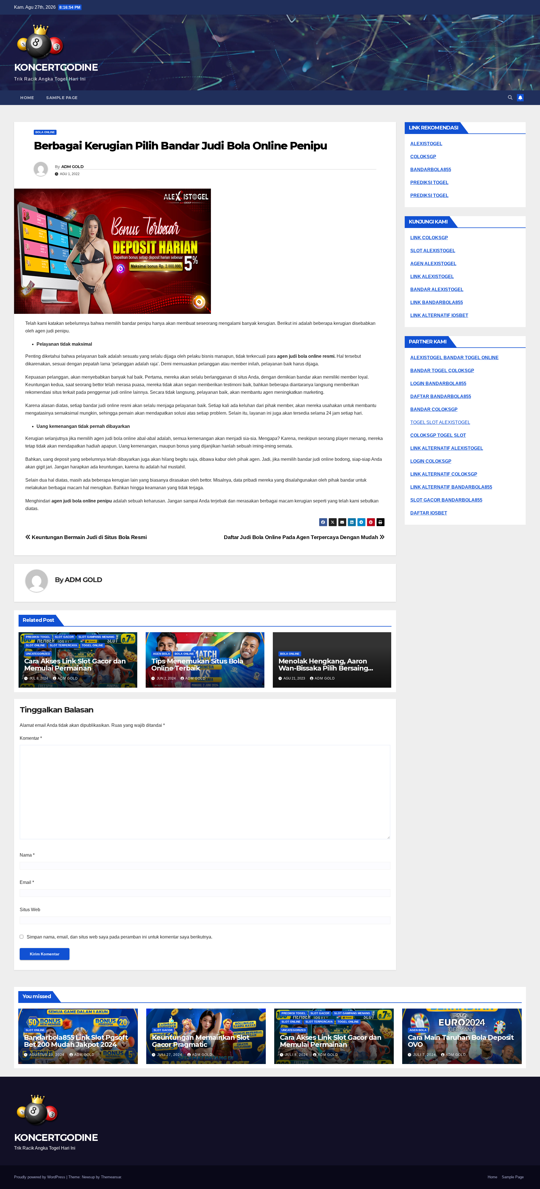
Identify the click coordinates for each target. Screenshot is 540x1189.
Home (27, 97)
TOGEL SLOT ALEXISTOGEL (440, 422)
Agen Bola (161, 653)
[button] (510, 97)
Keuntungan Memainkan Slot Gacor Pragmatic (200, 1041)
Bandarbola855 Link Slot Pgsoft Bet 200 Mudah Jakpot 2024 (76, 1041)
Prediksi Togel (38, 636)
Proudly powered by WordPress (40, 1177)
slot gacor (64, 636)
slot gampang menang (96, 636)
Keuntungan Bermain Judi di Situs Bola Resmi (89, 537)
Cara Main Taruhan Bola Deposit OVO (461, 1041)
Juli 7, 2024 (425, 1055)
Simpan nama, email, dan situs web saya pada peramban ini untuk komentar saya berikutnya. (119, 937)
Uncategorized (38, 653)
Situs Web (30, 909)
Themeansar (111, 1177)
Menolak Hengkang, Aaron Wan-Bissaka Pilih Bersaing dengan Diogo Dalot (323, 668)
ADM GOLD (72, 166)
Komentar (31, 738)
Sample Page (62, 97)
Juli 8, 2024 (297, 1055)
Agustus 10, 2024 (47, 1055)
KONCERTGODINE (56, 67)
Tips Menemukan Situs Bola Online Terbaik (197, 664)
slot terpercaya (63, 645)
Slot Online (35, 645)
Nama (27, 855)
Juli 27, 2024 (170, 1055)
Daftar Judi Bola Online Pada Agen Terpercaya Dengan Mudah (301, 537)
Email (27, 882)
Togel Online (92, 645)
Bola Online (45, 132)
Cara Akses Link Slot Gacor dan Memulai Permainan (75, 664)
